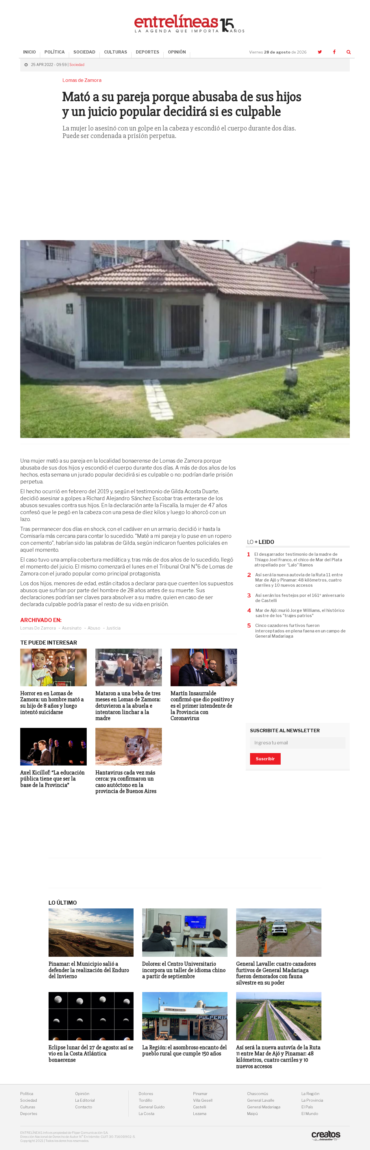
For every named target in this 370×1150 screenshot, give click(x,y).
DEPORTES (147, 51)
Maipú (252, 1114)
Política (26, 1094)
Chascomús (257, 1094)
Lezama (199, 1114)
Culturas (27, 1107)
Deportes (28, 1114)
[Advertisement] (185, 193)
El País (307, 1107)
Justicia (113, 627)
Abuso (94, 627)
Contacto (83, 1107)
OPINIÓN (177, 51)
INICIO (29, 51)
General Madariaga (263, 1107)
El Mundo (309, 1114)
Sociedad (76, 64)
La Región (310, 1094)
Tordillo (145, 1100)
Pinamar (200, 1094)
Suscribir (265, 758)
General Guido (152, 1107)
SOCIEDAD (84, 51)
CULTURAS (115, 51)
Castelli (199, 1107)
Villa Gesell (202, 1100)
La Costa (146, 1114)
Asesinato (72, 627)
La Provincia (312, 1100)
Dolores (146, 1094)
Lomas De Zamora (38, 627)
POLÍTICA (55, 51)
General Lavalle (260, 1100)
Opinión (82, 1094)
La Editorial (85, 1100)
